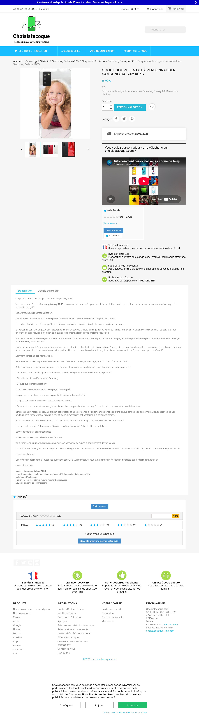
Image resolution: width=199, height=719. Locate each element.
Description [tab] (25, 290)
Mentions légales (67, 613)
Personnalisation (129, 107)
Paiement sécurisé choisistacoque (76, 625)
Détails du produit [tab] (48, 290)
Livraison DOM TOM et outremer (74, 633)
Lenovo (17, 633)
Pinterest (132, 119)
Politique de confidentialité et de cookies (125, 712)
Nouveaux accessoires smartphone (32, 609)
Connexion (108, 613)
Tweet (124, 119)
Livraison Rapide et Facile (71, 609)
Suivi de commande (112, 609)
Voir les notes (110, 223)
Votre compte (112, 603)
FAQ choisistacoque (68, 637)
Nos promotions (21, 613)
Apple (16, 621)
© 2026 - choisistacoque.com (99, 659)
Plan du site (64, 652)
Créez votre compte (112, 617)
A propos (62, 621)
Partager (116, 119)
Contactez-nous (66, 648)
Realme (17, 645)
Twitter (23, 563)
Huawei (17, 629)
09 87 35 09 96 (40, 9)
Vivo (15, 653)
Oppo (16, 641)
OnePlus (17, 637)
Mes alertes (108, 621)
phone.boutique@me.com (160, 630)
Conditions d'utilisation (70, 617)
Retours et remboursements (73, 629)
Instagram (37, 563)
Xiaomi (16, 617)
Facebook (17, 563)
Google (17, 625)
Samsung (18, 649)
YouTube (30, 563)
